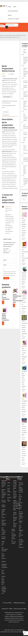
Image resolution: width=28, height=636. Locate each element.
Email (5, 265)
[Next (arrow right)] (25, 318)
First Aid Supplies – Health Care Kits (25, 136)
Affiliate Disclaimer (19, 603)
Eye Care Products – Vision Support (25, 117)
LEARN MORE (6, 96)
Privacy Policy (7, 603)
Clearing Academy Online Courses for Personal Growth (14, 538)
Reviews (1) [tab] (6, 115)
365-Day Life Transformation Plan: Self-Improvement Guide (16, 506)
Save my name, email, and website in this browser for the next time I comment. (9, 273)
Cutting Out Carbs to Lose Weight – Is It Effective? (21, 543)
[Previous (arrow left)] (2, 318)
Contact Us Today (13, 18)
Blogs (9, 15)
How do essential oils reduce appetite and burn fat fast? (21, 487)
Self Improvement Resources (5, 549)
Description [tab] (5, 112)
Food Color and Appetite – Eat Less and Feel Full (21, 531)
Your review (6, 252)
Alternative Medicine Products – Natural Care (4, 483)
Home (9, 6)
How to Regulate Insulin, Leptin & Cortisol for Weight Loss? (21, 517)
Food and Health (13, 11)
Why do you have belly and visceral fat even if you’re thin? (20, 502)
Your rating (6, 248)
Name (5, 260)
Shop (14, 6)
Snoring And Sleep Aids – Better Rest (25, 169)
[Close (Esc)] (23, 1)
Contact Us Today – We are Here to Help (14, 608)
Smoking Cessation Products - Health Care (25, 181)
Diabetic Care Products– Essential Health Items (25, 72)
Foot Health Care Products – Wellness (25, 149)
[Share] (20, 1)
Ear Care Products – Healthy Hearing (25, 84)
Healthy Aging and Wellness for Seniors (25, 105)
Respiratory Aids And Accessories (4, 566)
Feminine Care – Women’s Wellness (25, 94)
